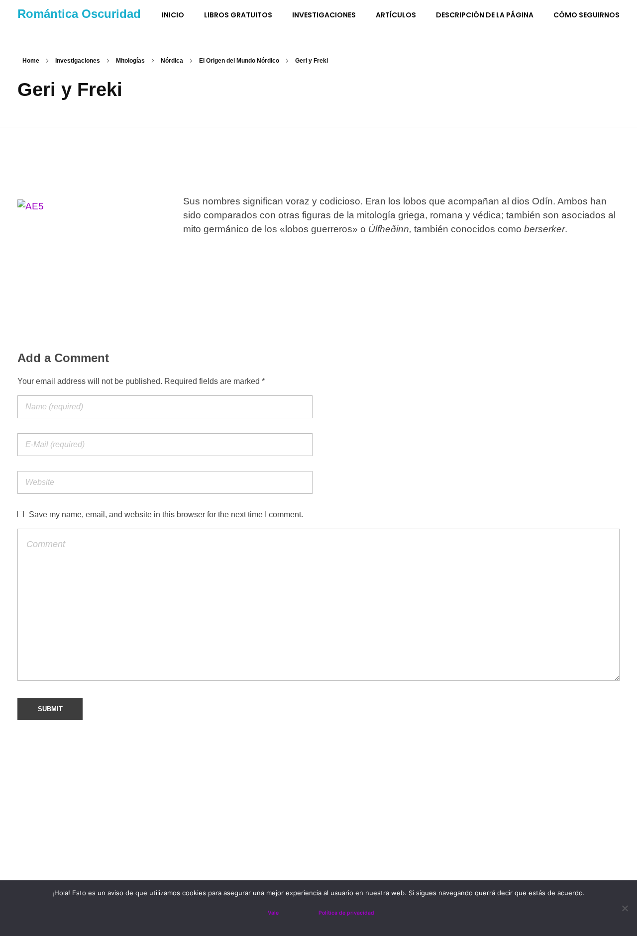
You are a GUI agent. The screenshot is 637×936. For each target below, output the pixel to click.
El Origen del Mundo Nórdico (239, 60)
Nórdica (172, 60)
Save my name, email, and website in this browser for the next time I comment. (166, 514)
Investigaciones (77, 60)
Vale (273, 913)
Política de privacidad (346, 913)
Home (30, 60)
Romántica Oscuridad (79, 13)
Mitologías (130, 60)
